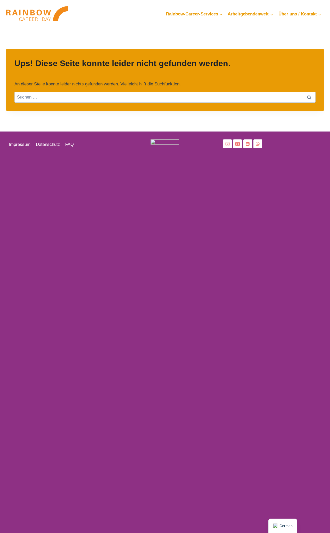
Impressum (19, 144)
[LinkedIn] (247, 143)
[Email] (237, 143)
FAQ (69, 144)
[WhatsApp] (257, 143)
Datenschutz (48, 144)
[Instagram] (227, 143)
